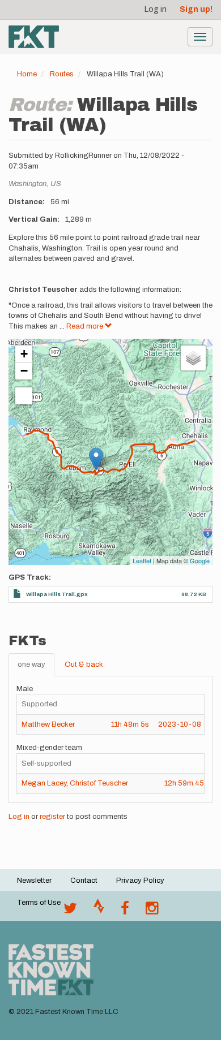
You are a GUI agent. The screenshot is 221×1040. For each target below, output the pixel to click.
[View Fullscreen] (23, 395)
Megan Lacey (44, 783)
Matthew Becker (48, 724)
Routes (62, 74)
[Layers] (193, 358)
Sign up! (196, 9)
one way (31, 664)
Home (27, 74)
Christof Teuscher (99, 783)
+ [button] (24, 354)
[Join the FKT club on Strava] (99, 911)
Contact (83, 880)
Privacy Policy (140, 880)
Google (200, 560)
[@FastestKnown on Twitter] (70, 911)
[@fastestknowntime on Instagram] (152, 911)
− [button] (24, 371)
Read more (85, 326)
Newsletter (34, 880)
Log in (155, 9)
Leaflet (142, 560)
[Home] (33, 36)
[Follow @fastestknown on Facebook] (125, 911)
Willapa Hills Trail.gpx (57, 594)
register (52, 817)
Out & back (84, 664)
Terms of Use (39, 903)
